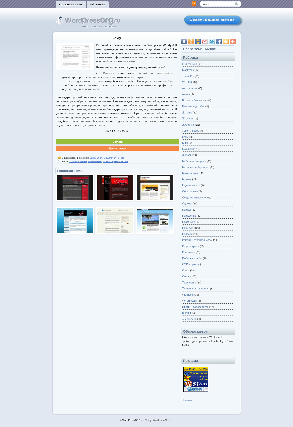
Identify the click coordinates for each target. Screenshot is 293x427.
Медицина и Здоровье (195, 167)
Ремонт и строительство (197, 240)
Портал (186, 209)
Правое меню (95, 161)
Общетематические (114, 158)
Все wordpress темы (71, 4)
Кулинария (188, 149)
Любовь (187, 155)
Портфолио (189, 215)
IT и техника (189, 64)
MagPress (188, 70)
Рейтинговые (97, 4)
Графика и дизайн (193, 106)
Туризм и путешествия (195, 288)
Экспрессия (189, 319)
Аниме (186, 94)
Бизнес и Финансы (193, 100)
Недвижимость (191, 185)
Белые (83, 161)
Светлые (123, 161)
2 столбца (74, 161)
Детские (187, 112)
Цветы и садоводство (195, 307)
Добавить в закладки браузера (212, 19)
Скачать (118, 142)
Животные (188, 124)
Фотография (189, 300)
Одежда (187, 203)
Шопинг (186, 313)
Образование (190, 191)
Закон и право (190, 130)
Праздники (188, 222)
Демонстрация (117, 148)
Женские (187, 118)
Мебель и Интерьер (194, 161)
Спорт (185, 270)
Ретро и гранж (190, 246)
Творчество (189, 282)
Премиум (187, 228)
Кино (185, 143)
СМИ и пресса (190, 264)
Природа (187, 234)
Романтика (188, 252)
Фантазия (188, 294)
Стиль (186, 276)
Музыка (186, 179)
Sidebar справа (110, 161)
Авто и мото (189, 88)
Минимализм (96, 158)
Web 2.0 (187, 82)
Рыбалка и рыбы (192, 258)
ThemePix (188, 76)
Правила (187, 400)
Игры (185, 137)
